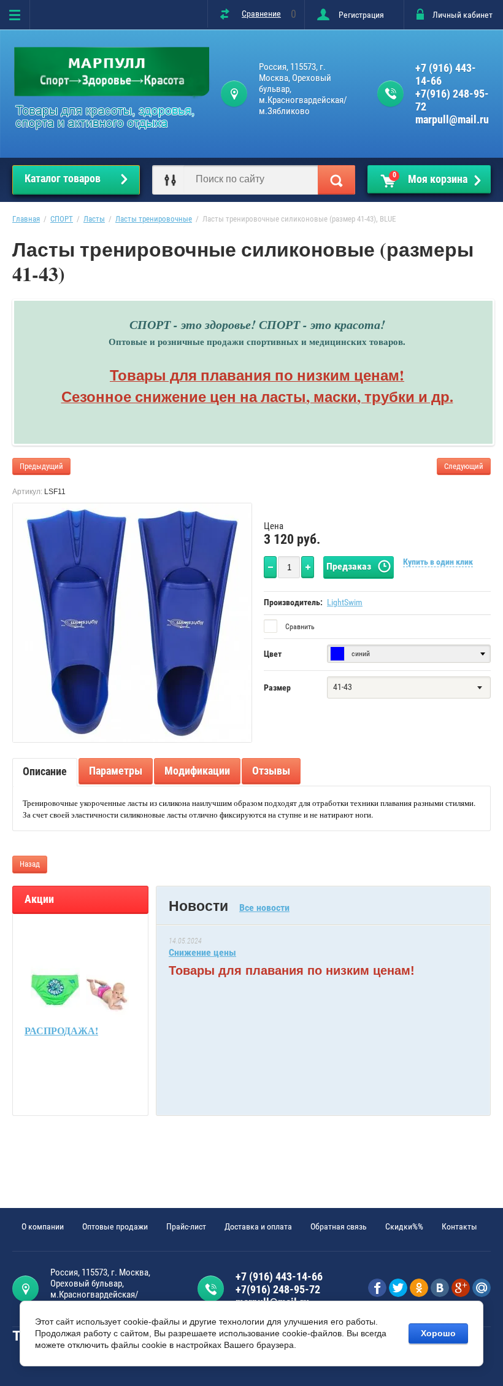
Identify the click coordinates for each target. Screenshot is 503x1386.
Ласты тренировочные (153, 218)
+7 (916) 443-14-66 (445, 74)
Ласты (94, 218)
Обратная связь (338, 1226)
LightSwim (345, 602)
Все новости (264, 907)
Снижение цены (202, 952)
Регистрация (361, 15)
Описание (45, 771)
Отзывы (271, 770)
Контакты (459, 1226)
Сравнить (299, 626)
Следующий (463, 466)
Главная (26, 218)
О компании (42, 1226)
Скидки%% (404, 1226)
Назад (30, 864)
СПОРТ (61, 218)
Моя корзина (430, 178)
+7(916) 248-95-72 (452, 100)
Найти (336, 180)
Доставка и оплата (258, 1226)
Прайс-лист (186, 1226)
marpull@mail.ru (452, 119)
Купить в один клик (438, 562)
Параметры (115, 770)
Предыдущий (41, 466)
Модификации (197, 770)
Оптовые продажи (115, 1226)
